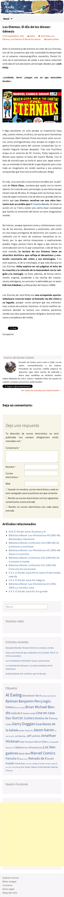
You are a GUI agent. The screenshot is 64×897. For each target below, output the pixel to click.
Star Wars (28, 764)
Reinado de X (37, 758)
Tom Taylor (25, 767)
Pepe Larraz (23, 759)
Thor (9, 767)
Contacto (7, 885)
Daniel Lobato (52, 39)
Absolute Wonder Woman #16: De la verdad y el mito (30, 647)
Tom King (16, 767)
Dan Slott (12, 718)
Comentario (13, 447)
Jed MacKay (20, 736)
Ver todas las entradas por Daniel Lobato (41, 390)
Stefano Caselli (38, 763)
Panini (32, 36)
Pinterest (24, 339)
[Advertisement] (32, 834)
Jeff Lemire (33, 736)
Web (8, 483)
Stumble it (54, 339)
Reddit (48, 339)
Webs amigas (9, 881)
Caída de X (16, 713)
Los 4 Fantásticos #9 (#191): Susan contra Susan (28, 660)
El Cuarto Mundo (39, 204)
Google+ (18, 339)
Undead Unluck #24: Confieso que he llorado (26, 673)
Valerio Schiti (37, 767)
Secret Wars (20, 763)
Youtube (20, 627)
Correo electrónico (12, 475)
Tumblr (30, 339)
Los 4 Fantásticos (33, 747)
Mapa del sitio (9, 892)
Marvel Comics (43, 753)
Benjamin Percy (31, 701)
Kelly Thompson (27, 742)
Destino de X (42, 718)
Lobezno (19, 747)
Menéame (36, 339)
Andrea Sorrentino (48, 696)
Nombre (11, 466)
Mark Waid (24, 753)
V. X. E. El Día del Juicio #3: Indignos (27, 580)
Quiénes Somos (10, 877)
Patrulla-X (12, 758)
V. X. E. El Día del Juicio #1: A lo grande (28, 591)
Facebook (6, 339)
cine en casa (45, 713)
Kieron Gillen (41, 741)
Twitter (12, 339)
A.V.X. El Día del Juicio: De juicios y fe (27, 531)
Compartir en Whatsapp (18, 345)
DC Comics (26, 718)
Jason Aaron (43, 729)
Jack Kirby (45, 36)
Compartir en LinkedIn (42, 339)
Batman (12, 701)
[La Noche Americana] (32, 7)
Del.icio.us (12, 345)
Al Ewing (14, 695)
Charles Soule (29, 713)
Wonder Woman (50, 767)
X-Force (9, 770)
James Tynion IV (26, 730)
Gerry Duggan (23, 723)
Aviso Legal (8, 888)
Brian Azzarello (19, 707)
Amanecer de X (31, 695)
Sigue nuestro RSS (38, 627)
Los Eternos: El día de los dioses (26, 39)
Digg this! (6, 345)
